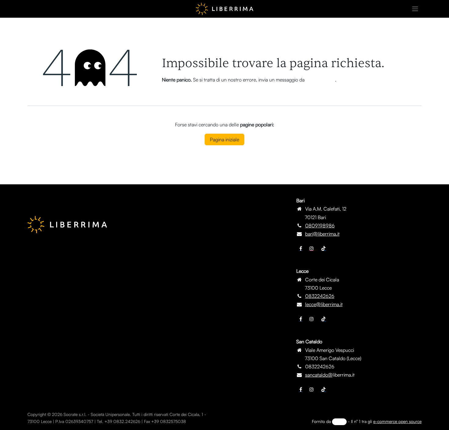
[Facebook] (300, 248)
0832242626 (319, 296)
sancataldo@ (319, 375)
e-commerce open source (397, 421)
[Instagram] (311, 248)
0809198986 (320, 225)
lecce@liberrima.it (324, 304)
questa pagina (320, 80)
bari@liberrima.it (322, 234)
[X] (311, 318)
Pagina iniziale (224, 139)
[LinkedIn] (323, 248)
